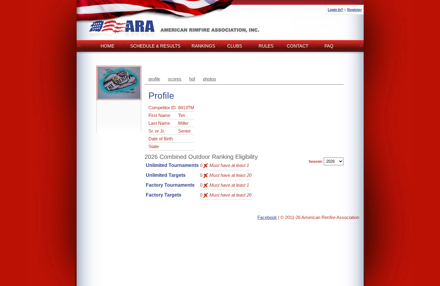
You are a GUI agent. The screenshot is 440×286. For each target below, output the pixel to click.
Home (107, 45)
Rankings (203, 45)
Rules (266, 45)
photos (209, 78)
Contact (297, 45)
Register (354, 10)
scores (174, 78)
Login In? (335, 10)
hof (192, 78)
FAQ (328, 45)
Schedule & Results (155, 45)
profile (154, 78)
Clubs (234, 45)
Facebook (267, 217)
